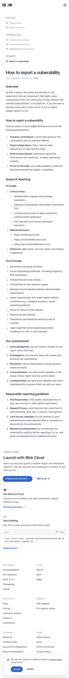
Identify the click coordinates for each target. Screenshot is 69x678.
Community (9, 623)
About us (7, 637)
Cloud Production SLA (19, 44)
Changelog (8, 584)
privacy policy (56, 659)
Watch (39, 570)
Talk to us (42, 479)
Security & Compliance (15, 647)
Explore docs (10, 548)
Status (6, 589)
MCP (38, 575)
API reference (10, 575)
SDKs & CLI (9, 580)
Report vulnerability (13, 652)
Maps (39, 580)
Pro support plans (45, 608)
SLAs (39, 642)
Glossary (7, 618)
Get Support (42, 604)
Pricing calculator (13, 507)
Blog (5, 604)
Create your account (16, 479)
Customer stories (12, 613)
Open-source (43, 637)
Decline (30, 669)
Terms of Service (17, 28)
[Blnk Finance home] (8, 5)
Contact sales (10, 642)
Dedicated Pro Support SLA (21, 49)
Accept (16, 669)
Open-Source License (19, 40)
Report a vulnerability (19, 61)
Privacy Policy (15, 23)
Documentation (11, 570)
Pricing (6, 608)
